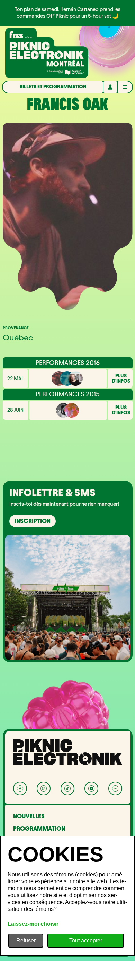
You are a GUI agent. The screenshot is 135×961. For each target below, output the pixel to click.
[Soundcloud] (115, 788)
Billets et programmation (53, 87)
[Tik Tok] (67, 788)
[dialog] (67, 896)
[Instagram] (44, 788)
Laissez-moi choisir (33, 924)
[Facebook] (20, 788)
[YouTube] (91, 788)
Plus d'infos (121, 378)
